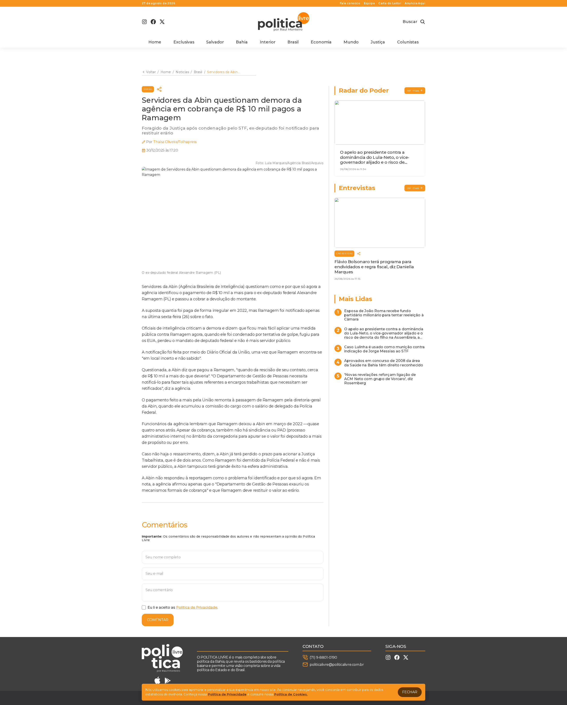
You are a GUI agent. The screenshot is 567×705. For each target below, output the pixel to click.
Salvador (215, 42)
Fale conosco (350, 3)
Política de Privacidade (196, 607)
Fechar (409, 692)
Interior (268, 42)
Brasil (293, 42)
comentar (157, 620)
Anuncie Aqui (415, 3)
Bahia (242, 42)
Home (154, 42)
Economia (321, 42)
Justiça (378, 42)
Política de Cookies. (291, 694)
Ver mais (413, 90)
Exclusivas (183, 42)
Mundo (351, 42)
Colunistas (408, 42)
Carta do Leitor (389, 3)
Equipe (369, 3)
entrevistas (344, 253)
